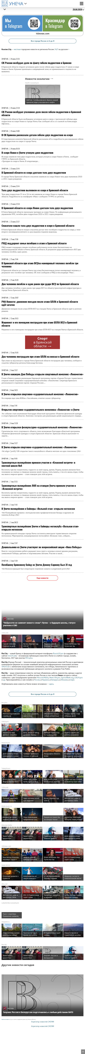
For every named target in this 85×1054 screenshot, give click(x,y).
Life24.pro (78, 677)
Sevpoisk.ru (6, 922)
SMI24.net (6, 666)
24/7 (56, 49)
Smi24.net (12, 656)
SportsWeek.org (67, 677)
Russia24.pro (58, 653)
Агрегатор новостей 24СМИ (42, 1021)
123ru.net (5, 633)
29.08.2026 (77, 9)
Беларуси (55, 680)
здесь (51, 684)
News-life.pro (54, 677)
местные (17, 49)
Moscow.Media (43, 677)
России (37, 680)
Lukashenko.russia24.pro (10, 903)
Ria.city (4, 945)
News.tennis (6, 865)
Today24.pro (6, 768)
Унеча (5, 58)
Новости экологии (37, 78)
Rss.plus (4, 703)
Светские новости (6, 1019)
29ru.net (4, 884)
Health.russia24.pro (32, 83)
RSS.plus (29, 658)
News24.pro (6, 743)
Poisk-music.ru (7, 806)
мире (72, 680)
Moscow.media (7, 825)
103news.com (6, 846)
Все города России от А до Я (42, 41)
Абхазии (64, 680)
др (4, 680)
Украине (45, 680)
